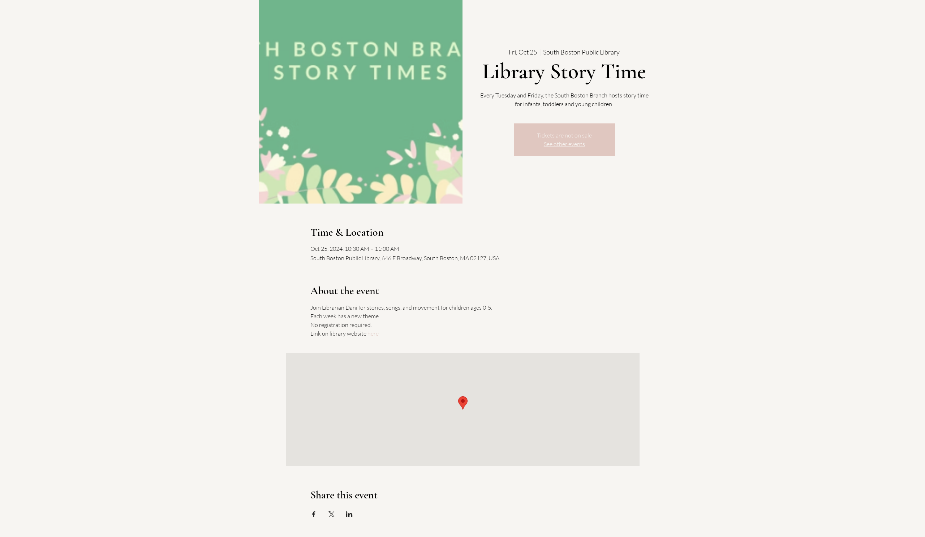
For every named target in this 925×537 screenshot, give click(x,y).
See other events (564, 144)
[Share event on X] (331, 514)
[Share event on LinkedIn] (349, 514)
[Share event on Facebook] (313, 514)
